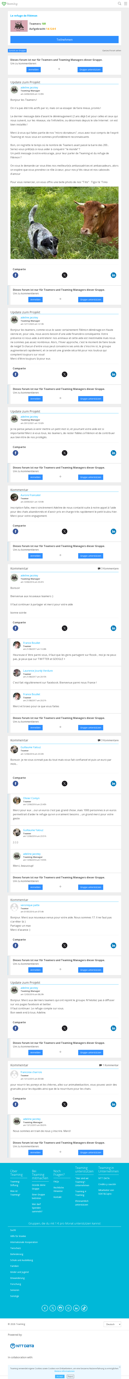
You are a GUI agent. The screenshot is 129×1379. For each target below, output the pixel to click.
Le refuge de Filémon (23, 15)
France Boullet (31, 643)
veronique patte (30, 905)
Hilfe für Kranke (18, 1236)
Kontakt (57, 1197)
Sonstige (14, 1296)
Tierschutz (15, 1248)
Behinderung (16, 1254)
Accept (60, 1376)
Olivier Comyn (31, 798)
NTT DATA (103, 1178)
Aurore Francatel (30, 495)
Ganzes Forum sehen (111, 50)
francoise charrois (31, 1072)
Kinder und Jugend (19, 1271)
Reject (70, 1376)
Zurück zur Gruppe (17, 50)
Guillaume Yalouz (31, 747)
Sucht (13, 1230)
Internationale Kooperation (24, 1242)
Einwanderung (17, 1278)
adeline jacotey (29, 87)
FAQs (56, 1181)
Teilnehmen (64, 39)
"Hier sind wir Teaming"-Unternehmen (82, 1182)
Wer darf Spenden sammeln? (37, 1208)
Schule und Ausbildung (21, 1260)
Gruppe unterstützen (90, 69)
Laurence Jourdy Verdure (38, 670)
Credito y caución (107, 1184)
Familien (14, 1265)
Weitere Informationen (64, 1371)
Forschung (15, 1284)
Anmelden (33, 69)
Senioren (14, 1290)
